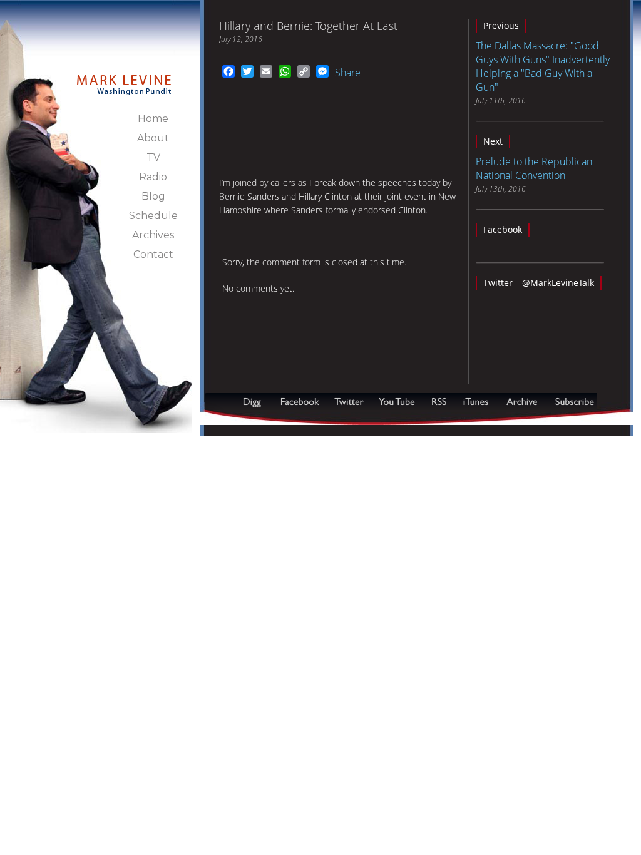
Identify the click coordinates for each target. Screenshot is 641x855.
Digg (255, 401)
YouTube (397, 401)
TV (153, 157)
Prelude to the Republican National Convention (534, 168)
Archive (521, 401)
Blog (153, 196)
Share (348, 72)
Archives (153, 235)
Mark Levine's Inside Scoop (124, 77)
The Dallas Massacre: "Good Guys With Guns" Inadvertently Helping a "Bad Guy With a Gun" (543, 66)
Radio (153, 177)
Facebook (502, 229)
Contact (153, 254)
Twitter (350, 401)
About (153, 138)
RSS (439, 401)
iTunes (475, 401)
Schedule (153, 216)
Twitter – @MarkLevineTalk (538, 283)
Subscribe (265, 418)
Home (153, 119)
